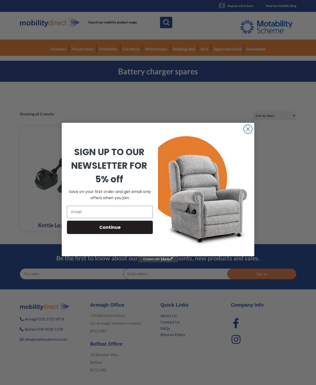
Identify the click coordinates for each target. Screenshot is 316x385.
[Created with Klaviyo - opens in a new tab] (158, 259)
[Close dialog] (248, 129)
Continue (110, 227)
